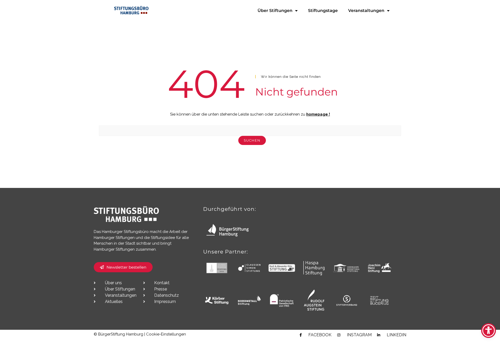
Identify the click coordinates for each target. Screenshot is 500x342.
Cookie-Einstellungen (166, 334)
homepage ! (318, 114)
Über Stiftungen (275, 10)
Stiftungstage (323, 10)
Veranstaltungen (366, 10)
